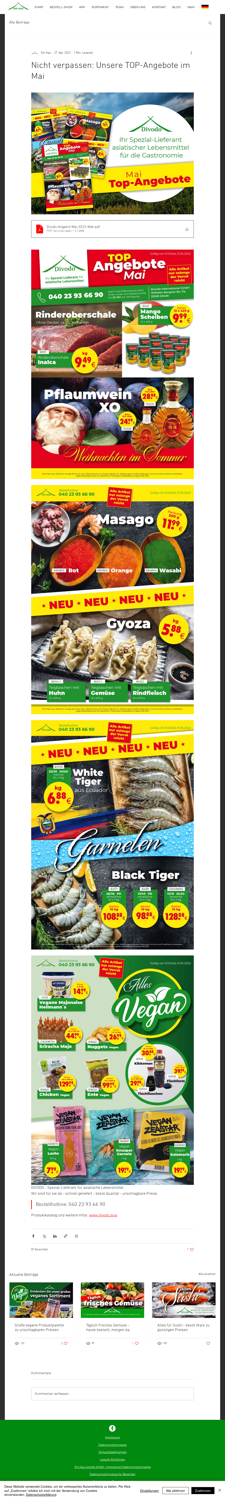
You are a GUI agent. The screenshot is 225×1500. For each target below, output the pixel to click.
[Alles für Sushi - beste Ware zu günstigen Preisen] (184, 1300)
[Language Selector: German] (208, 7)
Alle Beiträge (19, 22)
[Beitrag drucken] (76, 1236)
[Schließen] (219, 1490)
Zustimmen (203, 1490)
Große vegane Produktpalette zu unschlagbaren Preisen (39, 1327)
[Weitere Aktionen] (191, 52)
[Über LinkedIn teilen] (55, 1236)
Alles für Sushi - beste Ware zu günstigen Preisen (183, 1327)
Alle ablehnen (175, 1490)
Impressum (112, 1438)
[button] (210, 23)
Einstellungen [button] (149, 1490)
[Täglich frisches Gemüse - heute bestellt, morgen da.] (112, 1300)
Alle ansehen (207, 1274)
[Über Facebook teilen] (33, 1236)
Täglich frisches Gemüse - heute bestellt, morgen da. (108, 1327)
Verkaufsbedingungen (112, 1452)
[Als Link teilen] (66, 1236)
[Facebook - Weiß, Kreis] (112, 1428)
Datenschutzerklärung (41, 1494)
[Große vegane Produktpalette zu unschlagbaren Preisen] (41, 1300)
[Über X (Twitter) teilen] (44, 1236)
